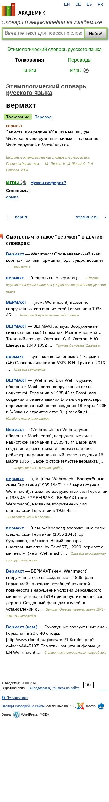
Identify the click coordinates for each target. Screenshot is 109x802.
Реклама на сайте (65, 688)
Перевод (42, 116)
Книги (29, 70)
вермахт (15, 277)
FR (100, 4)
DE (78, 4)
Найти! (95, 33)
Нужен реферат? (48, 182)
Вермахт (15, 254)
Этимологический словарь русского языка (54, 49)
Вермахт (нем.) (22, 626)
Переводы (79, 60)
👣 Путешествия (15, 697)
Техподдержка (39, 688)
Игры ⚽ (79, 70)
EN (67, 4)
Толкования (29, 60)
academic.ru (23, 9)
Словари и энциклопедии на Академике (52, 22)
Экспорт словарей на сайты (23, 706)
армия (12, 196)
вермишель (87, 216)
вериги (21, 216)
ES (89, 4)
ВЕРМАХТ (16, 302)
